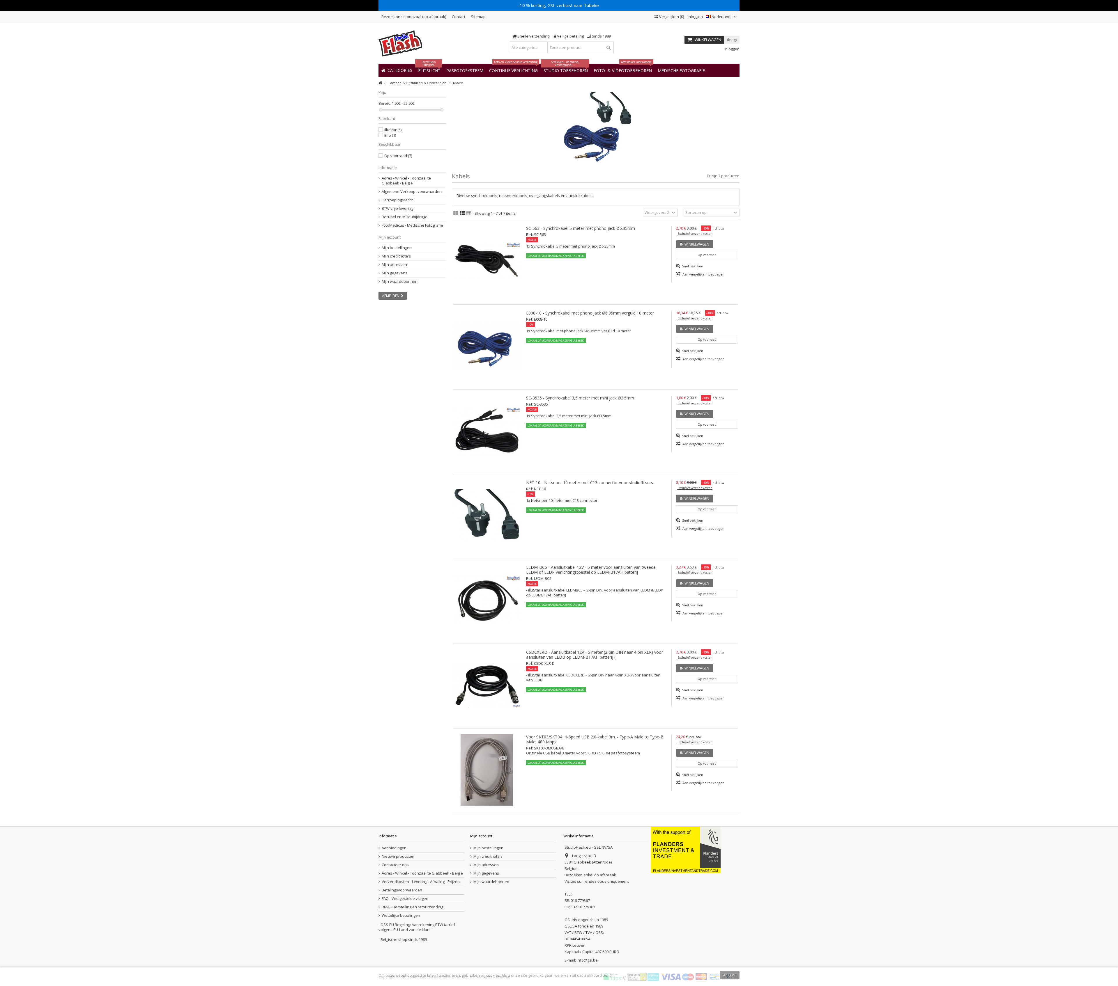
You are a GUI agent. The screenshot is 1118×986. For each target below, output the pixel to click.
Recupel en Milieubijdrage (404, 216)
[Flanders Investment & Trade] (686, 849)
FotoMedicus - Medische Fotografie (412, 225)
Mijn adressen (394, 264)
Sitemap (478, 16)
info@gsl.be (587, 960)
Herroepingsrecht (397, 200)
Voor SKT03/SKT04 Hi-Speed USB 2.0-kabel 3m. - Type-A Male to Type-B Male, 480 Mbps (595, 739)
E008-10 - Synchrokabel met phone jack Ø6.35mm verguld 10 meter (590, 313)
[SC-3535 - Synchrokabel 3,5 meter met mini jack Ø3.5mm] (486, 431)
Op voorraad (398, 155)
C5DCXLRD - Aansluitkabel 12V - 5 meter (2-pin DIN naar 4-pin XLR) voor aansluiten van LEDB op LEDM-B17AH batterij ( (594, 654)
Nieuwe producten (398, 856)
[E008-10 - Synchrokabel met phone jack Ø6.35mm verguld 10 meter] (486, 346)
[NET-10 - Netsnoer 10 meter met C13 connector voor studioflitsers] (486, 515)
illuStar (392, 129)
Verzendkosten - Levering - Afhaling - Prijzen (421, 881)
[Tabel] (468, 213)
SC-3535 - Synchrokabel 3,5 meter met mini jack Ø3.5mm (580, 398)
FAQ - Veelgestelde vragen (405, 898)
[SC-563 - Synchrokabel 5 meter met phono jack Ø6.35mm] (486, 261)
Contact (458, 16)
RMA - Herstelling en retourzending (412, 907)
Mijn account (389, 237)
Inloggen (695, 16)
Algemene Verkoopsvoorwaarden (412, 191)
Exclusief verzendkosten (694, 234)
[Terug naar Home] (380, 83)
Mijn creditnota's (396, 256)
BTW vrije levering (397, 208)
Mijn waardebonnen (400, 281)
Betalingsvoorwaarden (402, 890)
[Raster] (455, 213)
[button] (681, 70)
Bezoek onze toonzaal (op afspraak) (413, 16)
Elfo (390, 135)
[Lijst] (462, 213)
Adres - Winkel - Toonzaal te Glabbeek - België (406, 181)
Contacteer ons (395, 864)
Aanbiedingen (394, 847)
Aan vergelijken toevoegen (703, 274)
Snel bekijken (692, 266)
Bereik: (384, 103)
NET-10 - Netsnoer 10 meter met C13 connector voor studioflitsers (589, 482)
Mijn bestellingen (397, 247)
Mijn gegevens (394, 273)
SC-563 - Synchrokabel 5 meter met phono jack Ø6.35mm (580, 228)
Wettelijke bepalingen (401, 915)
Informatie (387, 167)
